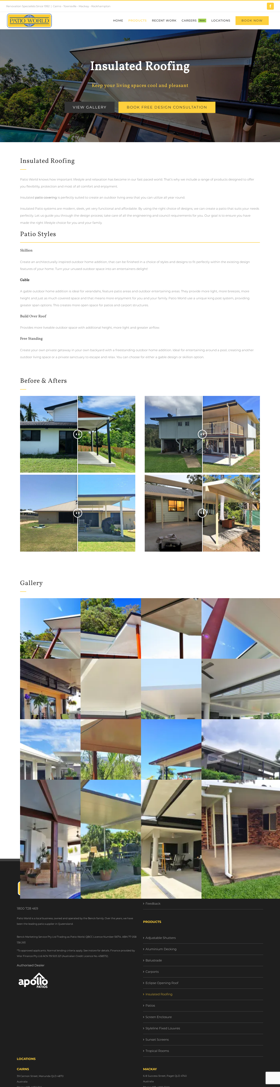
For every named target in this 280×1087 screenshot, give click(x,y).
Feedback (153, 903)
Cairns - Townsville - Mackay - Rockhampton (81, 6)
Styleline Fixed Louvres (163, 1028)
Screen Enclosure (159, 1017)
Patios (150, 1005)
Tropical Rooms (157, 1051)
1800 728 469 (27, 908)
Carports (152, 972)
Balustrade (154, 960)
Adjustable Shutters (161, 938)
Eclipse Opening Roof (162, 983)
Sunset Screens (157, 1039)
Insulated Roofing (159, 994)
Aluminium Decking (161, 949)
